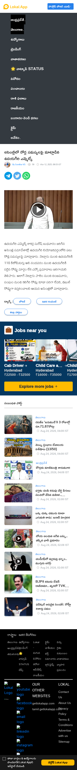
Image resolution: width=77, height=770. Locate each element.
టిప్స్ (21, 670)
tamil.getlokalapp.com (47, 709)
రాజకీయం (38, 675)
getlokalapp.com (43, 703)
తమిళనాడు (13, 654)
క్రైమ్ (47, 642)
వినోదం (37, 658)
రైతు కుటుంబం (62, 650)
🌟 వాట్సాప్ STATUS (24, 659)
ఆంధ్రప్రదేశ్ (17, 19)
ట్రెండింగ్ (23, 648)
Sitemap (64, 741)
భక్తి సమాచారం (50, 656)
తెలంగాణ (16, 29)
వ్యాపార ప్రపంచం (61, 667)
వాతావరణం (63, 658)
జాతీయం (50, 648)
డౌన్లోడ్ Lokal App (58, 762)
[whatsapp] (26, 178)
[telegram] (8, 178)
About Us (64, 703)
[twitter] (17, 178)
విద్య (59, 642)
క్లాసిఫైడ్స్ (49, 664)
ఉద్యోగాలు (24, 642)
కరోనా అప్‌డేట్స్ (37, 666)
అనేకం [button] (15, 137)
